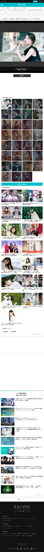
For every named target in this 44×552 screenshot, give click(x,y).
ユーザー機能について (26, 533)
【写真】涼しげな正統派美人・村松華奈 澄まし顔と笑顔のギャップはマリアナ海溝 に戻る (21, 18)
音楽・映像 (29, 526)
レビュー (27, 518)
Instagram (26, 511)
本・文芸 (4, 526)
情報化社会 (9, 526)
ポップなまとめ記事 (6, 520)
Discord (23, 511)
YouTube (20, 511)
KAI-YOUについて (6, 533)
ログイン (40, 1)
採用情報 (29, 535)
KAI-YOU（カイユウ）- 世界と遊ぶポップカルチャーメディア (22, 5)
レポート (23, 518)
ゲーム (34, 526)
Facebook (17, 511)
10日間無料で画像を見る (22, 184)
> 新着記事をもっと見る (39, 494)
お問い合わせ (13, 533)
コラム (18, 518)
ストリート (4, 528)
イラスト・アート (22, 526)
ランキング (14, 518)
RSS (29, 511)
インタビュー (33, 518)
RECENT (23, 393)
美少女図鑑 (13, 331)
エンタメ (10, 528)
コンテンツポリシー (16, 535)
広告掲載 (19, 533)
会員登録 (35, 1)
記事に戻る (22, 75)
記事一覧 (4, 518)
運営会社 (23, 535)
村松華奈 (6, 331)
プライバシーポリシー (6, 535)
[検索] (42, 5)
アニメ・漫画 (15, 526)
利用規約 (34, 533)
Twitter (15, 511)
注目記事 (9, 518)
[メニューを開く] (2, 5)
